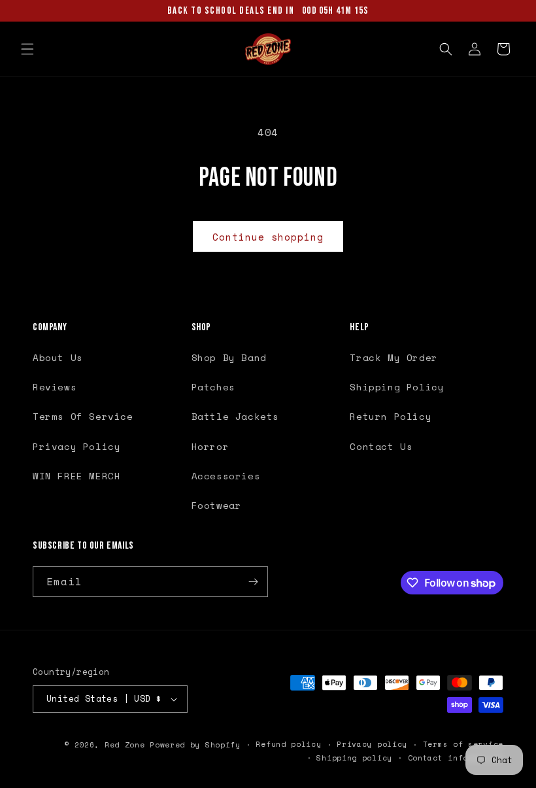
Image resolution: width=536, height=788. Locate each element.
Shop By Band (229, 357)
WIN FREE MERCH (76, 476)
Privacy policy (372, 744)
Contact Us (381, 446)
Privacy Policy (76, 446)
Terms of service (463, 744)
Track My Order (393, 357)
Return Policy (390, 416)
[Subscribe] (253, 581)
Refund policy (288, 744)
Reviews (54, 387)
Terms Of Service (83, 416)
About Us (58, 357)
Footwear (217, 505)
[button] (27, 49)
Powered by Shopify (195, 745)
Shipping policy (354, 758)
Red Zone (125, 745)
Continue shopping (268, 237)
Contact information (455, 758)
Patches (213, 387)
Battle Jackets (235, 416)
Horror (210, 446)
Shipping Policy (397, 387)
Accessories (226, 476)
